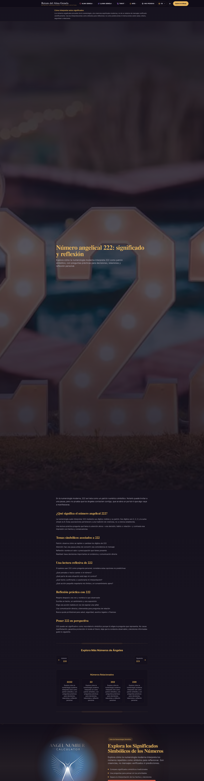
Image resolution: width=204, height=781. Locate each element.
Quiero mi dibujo (180, 3)
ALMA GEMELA (87, 3)
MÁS (133, 3)
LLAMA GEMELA (106, 3)
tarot (121, 3)
